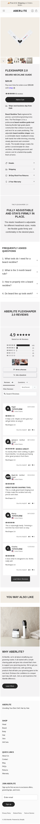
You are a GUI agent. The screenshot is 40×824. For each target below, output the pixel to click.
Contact (5, 759)
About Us (5, 756)
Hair (3, 735)
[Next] (36, 4)
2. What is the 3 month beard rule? (16, 272)
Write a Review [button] (21, 370)
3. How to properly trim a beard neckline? (17, 284)
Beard (4, 728)
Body (4, 731)
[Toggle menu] (3, 10)
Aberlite (9, 819)
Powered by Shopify (18, 819)
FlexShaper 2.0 (10, 425)
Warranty (5, 773)
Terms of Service (29, 813)
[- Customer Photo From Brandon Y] (16, 362)
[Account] (31, 10)
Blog (3, 763)
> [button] (20, 579)
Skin (3, 738)
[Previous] (3, 4)
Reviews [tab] (7, 382)
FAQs (4, 766)
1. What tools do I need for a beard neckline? (16, 260)
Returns (5, 770)
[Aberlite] (20, 11)
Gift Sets (5, 742)
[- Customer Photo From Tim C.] (24, 362)
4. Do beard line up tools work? (17, 293)
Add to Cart (20, 100)
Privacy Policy (6, 813)
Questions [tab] (21, 382)
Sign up (8, 804)
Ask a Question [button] (21, 375)
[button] (29, 430)
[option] (20, 37)
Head (4, 724)
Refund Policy (17, 813)
